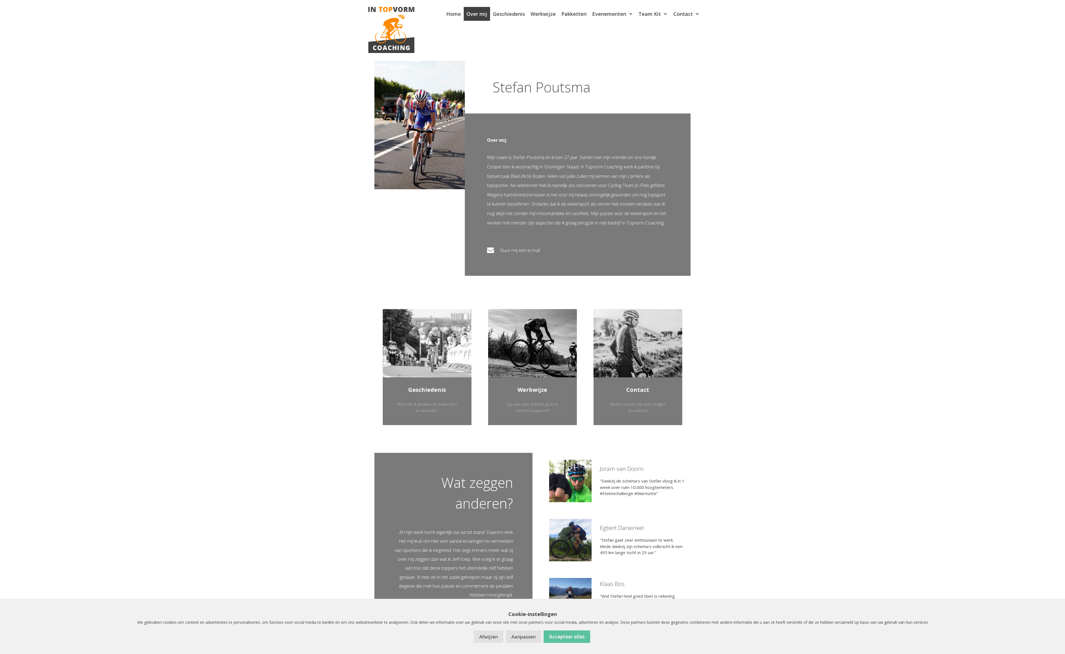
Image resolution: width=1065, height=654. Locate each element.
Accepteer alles (567, 636)
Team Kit (649, 14)
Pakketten (574, 14)
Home (453, 14)
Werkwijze (543, 14)
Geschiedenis (509, 14)
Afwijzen (488, 636)
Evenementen (609, 14)
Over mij (476, 14)
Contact (683, 14)
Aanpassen (523, 636)
